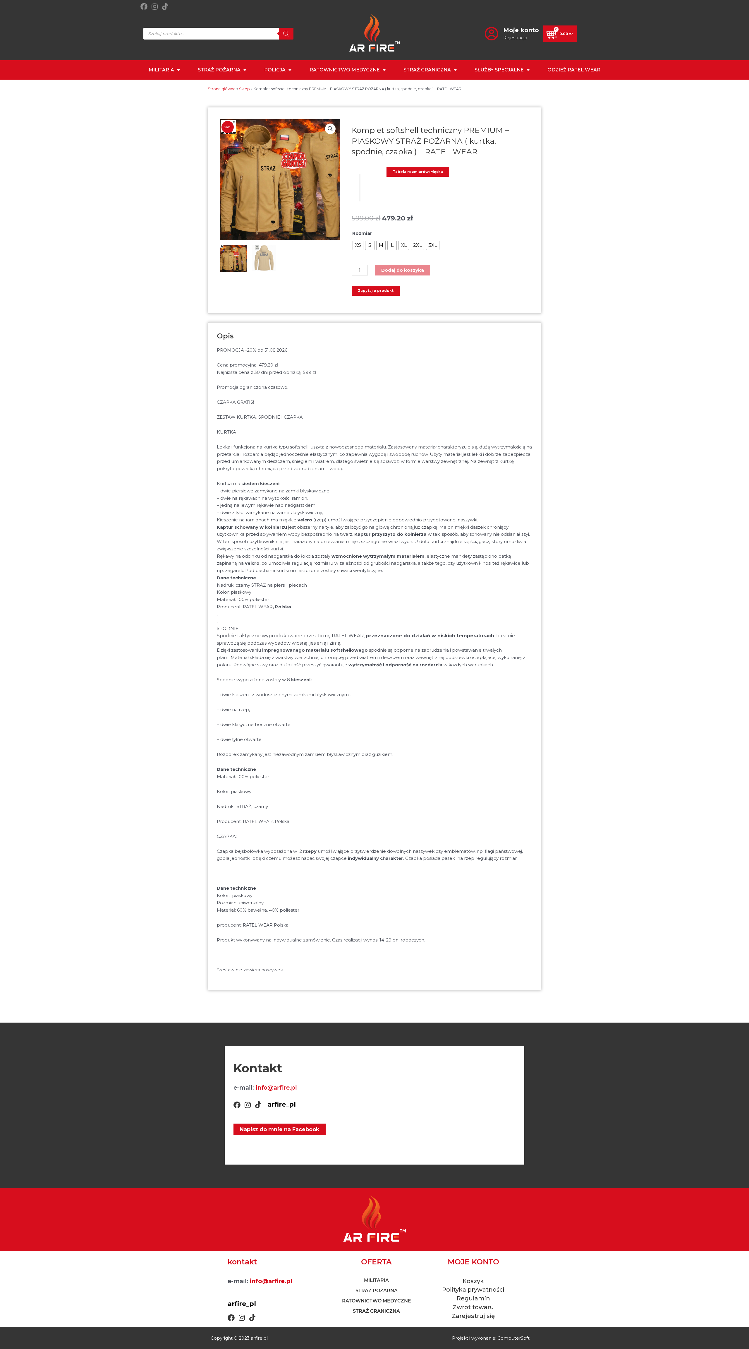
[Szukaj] (286, 34)
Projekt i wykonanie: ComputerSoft (491, 1338)
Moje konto (521, 30)
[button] (330, 129)
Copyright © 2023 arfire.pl (239, 1338)
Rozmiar (362, 233)
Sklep (244, 89)
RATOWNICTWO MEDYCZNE (345, 70)
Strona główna (222, 89)
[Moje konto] (491, 33)
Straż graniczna (427, 70)
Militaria (161, 70)
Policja (275, 70)
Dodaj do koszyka (402, 270)
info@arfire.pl (276, 1087)
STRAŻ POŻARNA (219, 70)
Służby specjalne (499, 70)
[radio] (358, 245)
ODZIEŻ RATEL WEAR (573, 70)
